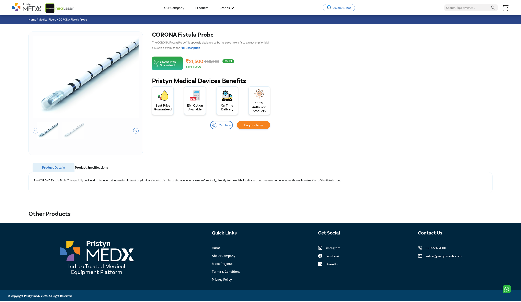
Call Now (225, 125)
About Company (223, 255)
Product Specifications (91, 167)
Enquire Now (253, 125)
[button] (136, 130)
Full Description (190, 47)
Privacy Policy (222, 279)
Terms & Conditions (226, 271)
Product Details (53, 167)
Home (32, 19)
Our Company (174, 8)
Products (201, 8)
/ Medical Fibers (46, 19)
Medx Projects (222, 263)
